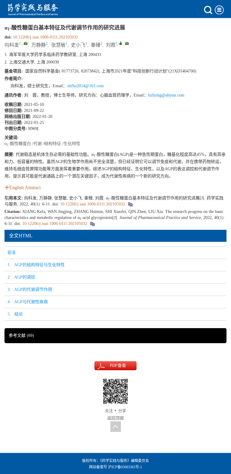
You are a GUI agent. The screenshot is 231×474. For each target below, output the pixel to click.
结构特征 (52, 143)
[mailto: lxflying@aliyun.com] (127, 43)
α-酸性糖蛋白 (18, 143)
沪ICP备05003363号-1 (125, 467)
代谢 (37, 143)
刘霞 (111, 45)
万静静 (38, 45)
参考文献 (21, 335)
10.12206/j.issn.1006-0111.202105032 (45, 37)
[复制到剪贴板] (130, 204)
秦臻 (95, 45)
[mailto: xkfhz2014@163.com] (25, 43)
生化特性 (71, 143)
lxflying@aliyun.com (166, 95)
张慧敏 (58, 45)
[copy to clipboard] (92, 223)
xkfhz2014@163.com (85, 86)
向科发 (12, 45)
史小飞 (78, 45)
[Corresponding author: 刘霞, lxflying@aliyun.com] (120, 43)
